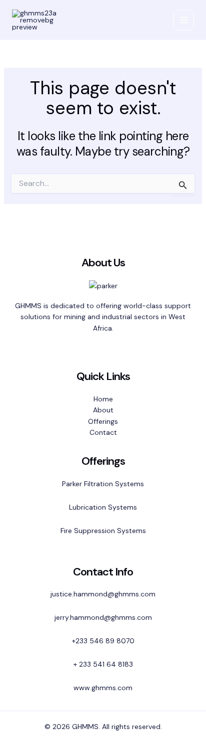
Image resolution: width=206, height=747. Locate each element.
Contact (103, 432)
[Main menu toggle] (184, 20)
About (103, 409)
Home (103, 398)
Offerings (103, 421)
